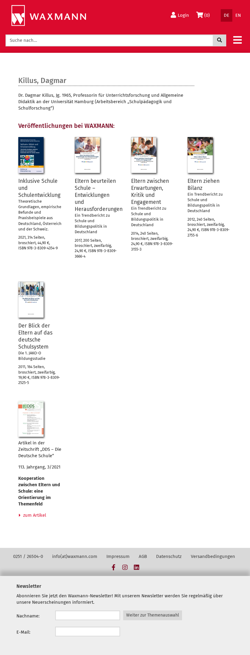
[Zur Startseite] (48, 15)
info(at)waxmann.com (74, 556)
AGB (143, 556)
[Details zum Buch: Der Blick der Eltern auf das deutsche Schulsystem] (31, 300)
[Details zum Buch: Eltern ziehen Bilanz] (200, 155)
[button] (237, 39)
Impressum (118, 556)
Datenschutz (169, 556)
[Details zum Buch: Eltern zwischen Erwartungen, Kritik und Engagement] (143, 155)
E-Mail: (23, 632)
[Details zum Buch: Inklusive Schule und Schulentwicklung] (31, 155)
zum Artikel (34, 515)
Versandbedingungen (213, 556)
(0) (208, 15)
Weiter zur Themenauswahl (152, 615)
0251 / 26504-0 (28, 556)
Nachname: (28, 616)
